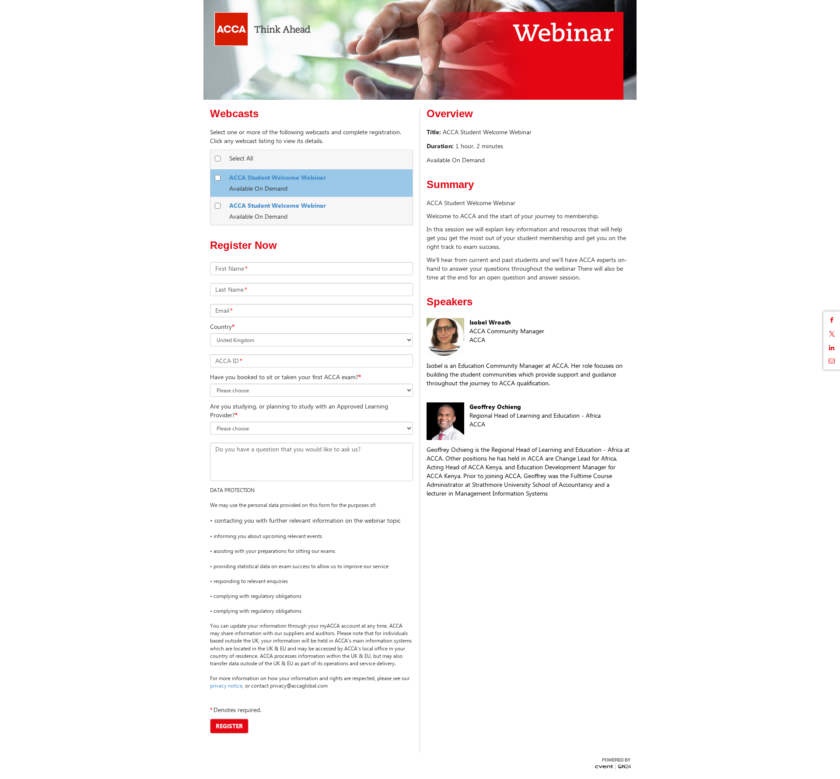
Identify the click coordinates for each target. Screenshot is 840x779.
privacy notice (226, 685)
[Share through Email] (832, 360)
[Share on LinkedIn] (832, 347)
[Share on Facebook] (832, 320)
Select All (241, 158)
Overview (450, 113)
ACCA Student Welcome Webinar (277, 177)
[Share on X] (832, 334)
